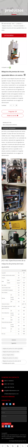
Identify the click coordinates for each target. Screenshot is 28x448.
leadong (17, 441)
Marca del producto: (8, 124)
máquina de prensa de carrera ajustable (13, 348)
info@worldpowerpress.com (11, 393)
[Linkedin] (10, 404)
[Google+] (3, 404)
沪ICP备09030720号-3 (9, 438)
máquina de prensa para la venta (11, 351)
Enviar (6, 423)
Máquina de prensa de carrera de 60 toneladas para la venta (12, 362)
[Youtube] (14, 404)
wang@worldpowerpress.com (11, 390)
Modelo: (5, 122)
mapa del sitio (23, 441)
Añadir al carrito (11, 115)
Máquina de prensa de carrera (10, 358)
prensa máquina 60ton (8, 355)
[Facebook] (7, 404)
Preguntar (11, 111)
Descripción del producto (9, 128)
